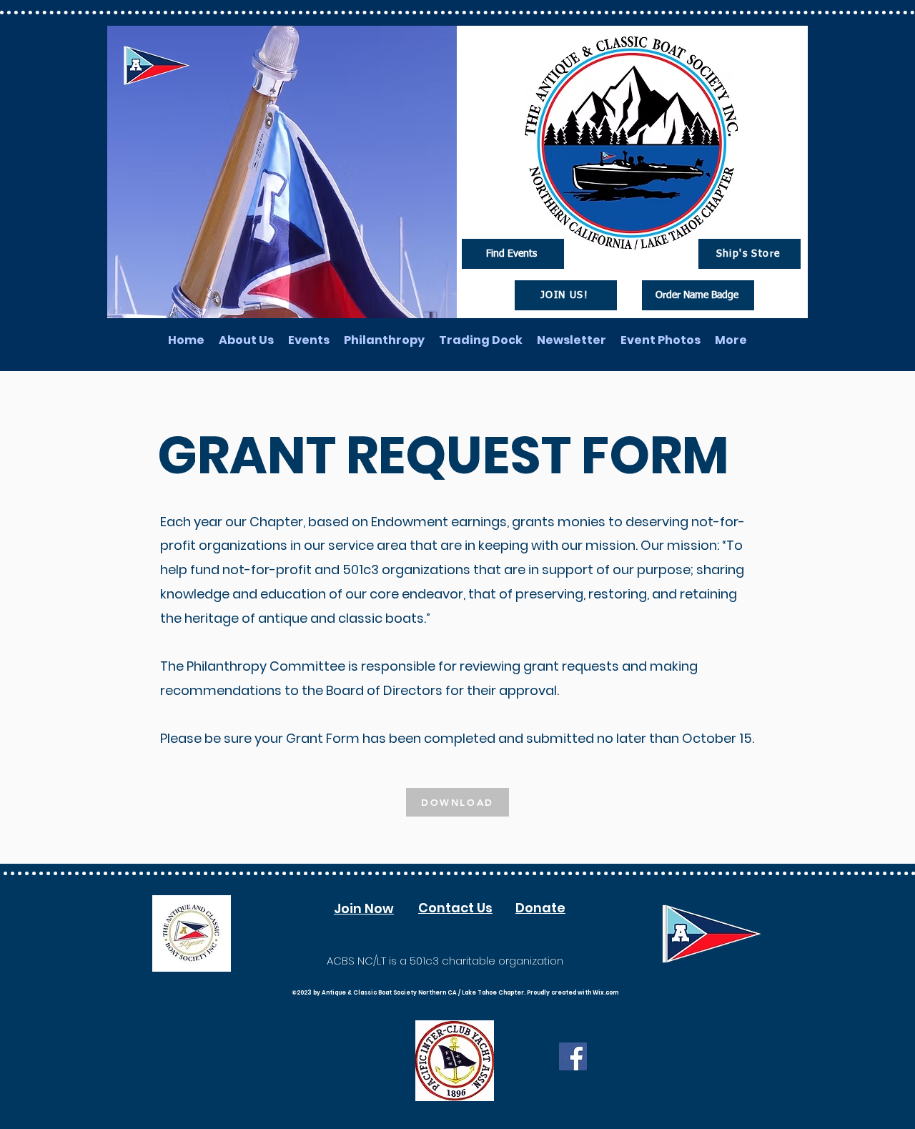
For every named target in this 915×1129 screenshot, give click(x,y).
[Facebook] (573, 1056)
